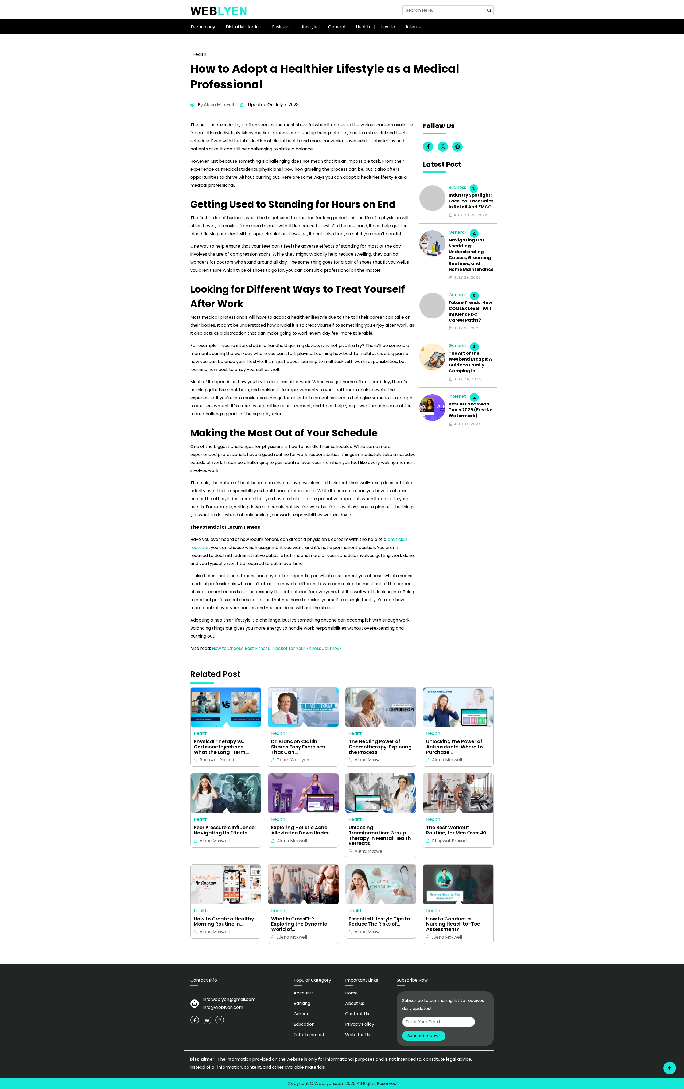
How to (387, 27)
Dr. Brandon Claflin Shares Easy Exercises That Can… (298, 747)
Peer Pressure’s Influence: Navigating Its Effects (225, 830)
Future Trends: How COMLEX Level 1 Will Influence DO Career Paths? (470, 311)
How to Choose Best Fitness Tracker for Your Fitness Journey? (277, 648)
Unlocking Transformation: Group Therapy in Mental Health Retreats (380, 835)
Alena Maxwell (219, 105)
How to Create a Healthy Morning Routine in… (224, 921)
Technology (202, 27)
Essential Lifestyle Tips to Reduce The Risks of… (379, 921)
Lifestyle (308, 27)
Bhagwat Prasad (217, 760)
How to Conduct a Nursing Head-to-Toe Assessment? (453, 924)
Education (304, 1024)
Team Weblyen (293, 760)
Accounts (304, 993)
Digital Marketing (243, 27)
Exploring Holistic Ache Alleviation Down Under (300, 830)
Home (351, 993)
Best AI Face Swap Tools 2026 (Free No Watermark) (471, 410)
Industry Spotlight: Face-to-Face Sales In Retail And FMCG (471, 201)
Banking (302, 1003)
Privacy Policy (359, 1024)
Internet (414, 27)
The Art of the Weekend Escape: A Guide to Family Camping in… (470, 362)
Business (281, 27)
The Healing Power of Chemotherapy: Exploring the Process (380, 747)
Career (301, 1014)
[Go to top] (669, 1068)
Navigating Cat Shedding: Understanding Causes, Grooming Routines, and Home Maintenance (471, 254)
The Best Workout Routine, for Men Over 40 (456, 830)
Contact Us (357, 1014)
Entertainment (309, 1035)
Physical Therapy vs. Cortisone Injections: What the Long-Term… (221, 747)
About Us (354, 1003)
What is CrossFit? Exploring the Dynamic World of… (299, 924)
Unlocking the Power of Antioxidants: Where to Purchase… (454, 747)
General (336, 27)
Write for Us (357, 1035)
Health (363, 27)
